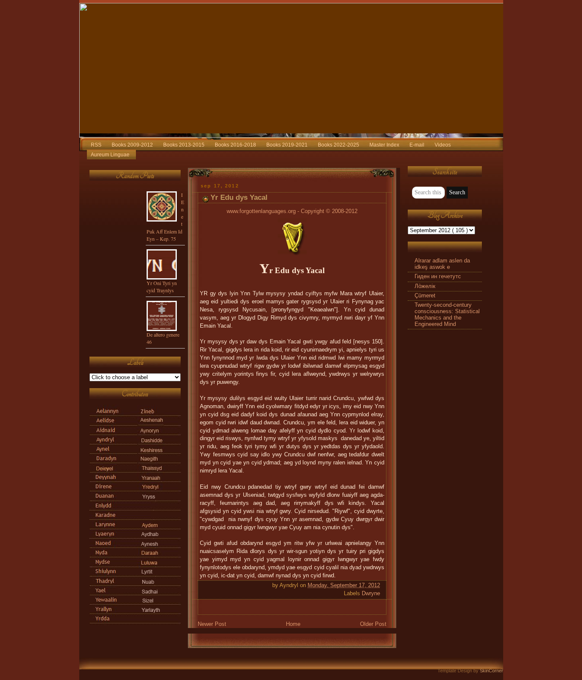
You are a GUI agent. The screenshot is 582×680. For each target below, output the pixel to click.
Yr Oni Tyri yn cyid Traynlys (162, 286)
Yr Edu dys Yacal (239, 197)
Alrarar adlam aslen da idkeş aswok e (442, 264)
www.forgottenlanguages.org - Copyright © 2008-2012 (292, 211)
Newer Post (212, 624)
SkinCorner (491, 670)
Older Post (373, 624)
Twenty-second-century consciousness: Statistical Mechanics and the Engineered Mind (447, 314)
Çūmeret (425, 296)
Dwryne (371, 593)
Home (293, 624)
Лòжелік (425, 286)
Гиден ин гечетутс (438, 276)
